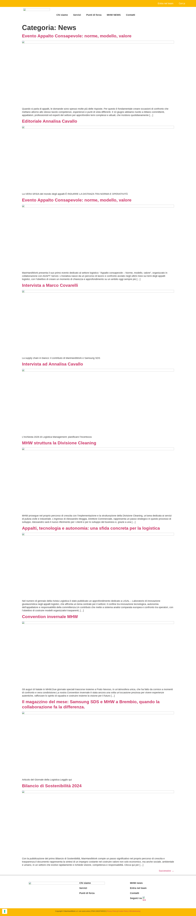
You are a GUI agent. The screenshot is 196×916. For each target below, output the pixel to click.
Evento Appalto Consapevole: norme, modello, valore (76, 36)
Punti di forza (93, 15)
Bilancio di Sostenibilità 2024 (52, 785)
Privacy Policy (112, 911)
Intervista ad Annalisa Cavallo (52, 364)
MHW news (136, 883)
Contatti (130, 15)
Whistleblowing (134, 911)
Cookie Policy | (123, 911)
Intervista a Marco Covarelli (50, 285)
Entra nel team (165, 3)
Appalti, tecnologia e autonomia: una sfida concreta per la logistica (91, 528)
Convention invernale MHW (50, 616)
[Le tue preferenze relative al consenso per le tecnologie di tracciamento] (4, 911)
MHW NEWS (114, 15)
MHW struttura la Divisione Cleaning (59, 443)
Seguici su (136, 898)
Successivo (166, 870)
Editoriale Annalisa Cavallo (49, 121)
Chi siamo (62, 15)
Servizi (77, 15)
